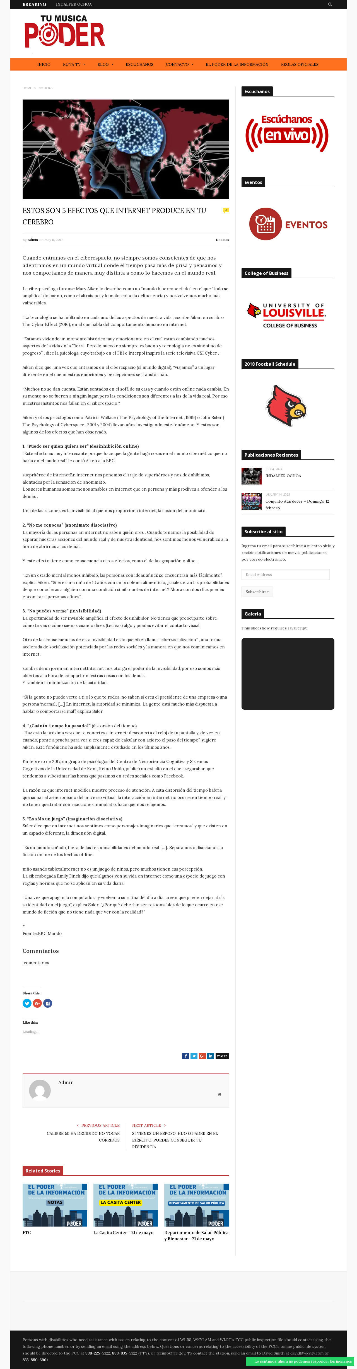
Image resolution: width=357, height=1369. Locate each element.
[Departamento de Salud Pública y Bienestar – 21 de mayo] (196, 1205)
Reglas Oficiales (300, 64)
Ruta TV (72, 64)
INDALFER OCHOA (74, 4)
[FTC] (55, 1205)
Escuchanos (139, 64)
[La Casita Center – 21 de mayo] (125, 1205)
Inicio (43, 64)
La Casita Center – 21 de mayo (123, 1232)
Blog (103, 64)
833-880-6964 (36, 1359)
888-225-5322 (97, 1353)
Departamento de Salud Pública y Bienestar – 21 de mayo (196, 1236)
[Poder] (64, 33)
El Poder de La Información (237, 64)
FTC (27, 1232)
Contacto (177, 64)
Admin (33, 240)
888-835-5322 (124, 1353)
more (222, 1055)
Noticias (222, 240)
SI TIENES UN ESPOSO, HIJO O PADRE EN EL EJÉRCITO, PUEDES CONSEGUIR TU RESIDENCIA (175, 1140)
